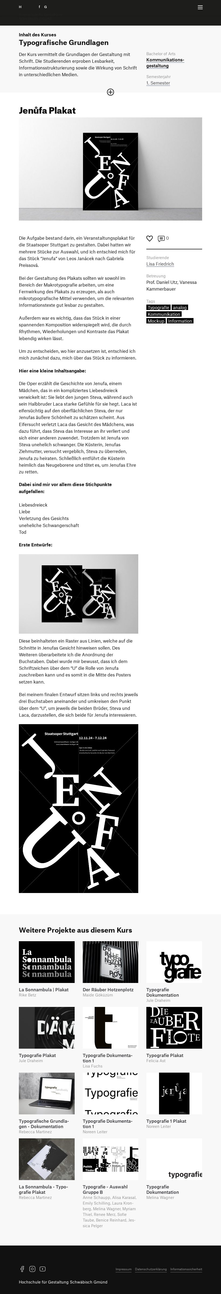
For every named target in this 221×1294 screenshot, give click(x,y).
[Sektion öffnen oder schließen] (110, 92)
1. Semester (158, 82)
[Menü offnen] (200, 7)
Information (180, 320)
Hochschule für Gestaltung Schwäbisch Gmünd (63, 1281)
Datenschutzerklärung (151, 1269)
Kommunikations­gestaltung (165, 62)
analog (180, 307)
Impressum (124, 1269)
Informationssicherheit (186, 1269)
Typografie (158, 307)
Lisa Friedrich (160, 263)
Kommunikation (164, 314)
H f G (40, 13)
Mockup (156, 320)
